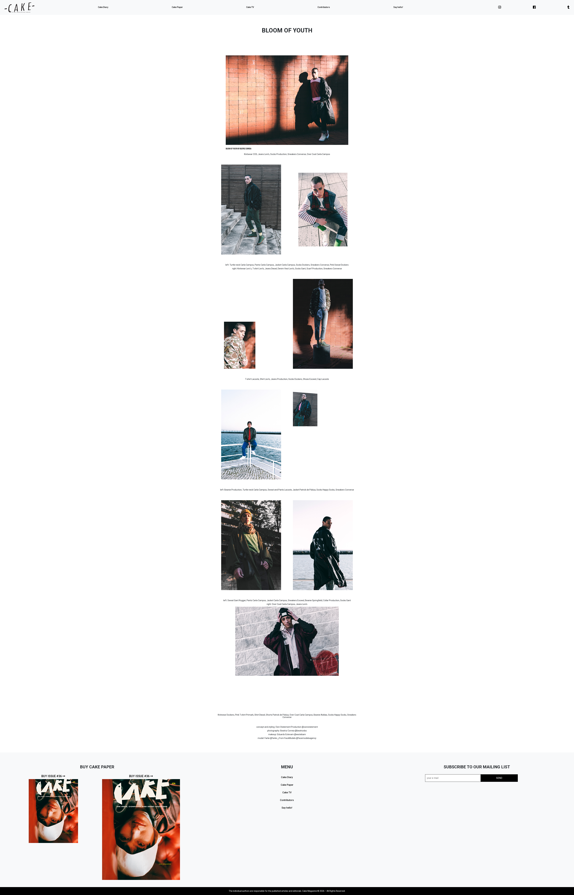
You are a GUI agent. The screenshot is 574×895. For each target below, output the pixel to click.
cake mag (19, 7)
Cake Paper (177, 7)
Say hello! (398, 7)
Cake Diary (103, 7)
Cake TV (250, 7)
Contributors (323, 7)
